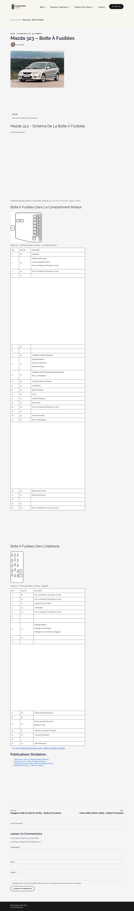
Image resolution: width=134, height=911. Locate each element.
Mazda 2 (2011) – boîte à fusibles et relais (30, 761)
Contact (101, 7)
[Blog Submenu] (46, 7)
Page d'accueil (15, 20)
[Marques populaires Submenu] (70, 7)
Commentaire (15, 847)
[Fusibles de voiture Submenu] (94, 7)
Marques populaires (59, 7)
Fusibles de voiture (83, 7)
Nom (12, 862)
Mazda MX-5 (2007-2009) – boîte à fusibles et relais (34, 763)
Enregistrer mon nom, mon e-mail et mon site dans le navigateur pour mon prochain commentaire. (47, 883)
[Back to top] (129, 906)
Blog (42, 7)
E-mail (13, 872)
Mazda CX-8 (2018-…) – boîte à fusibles (29, 765)
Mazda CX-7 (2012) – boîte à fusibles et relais (32, 759)
